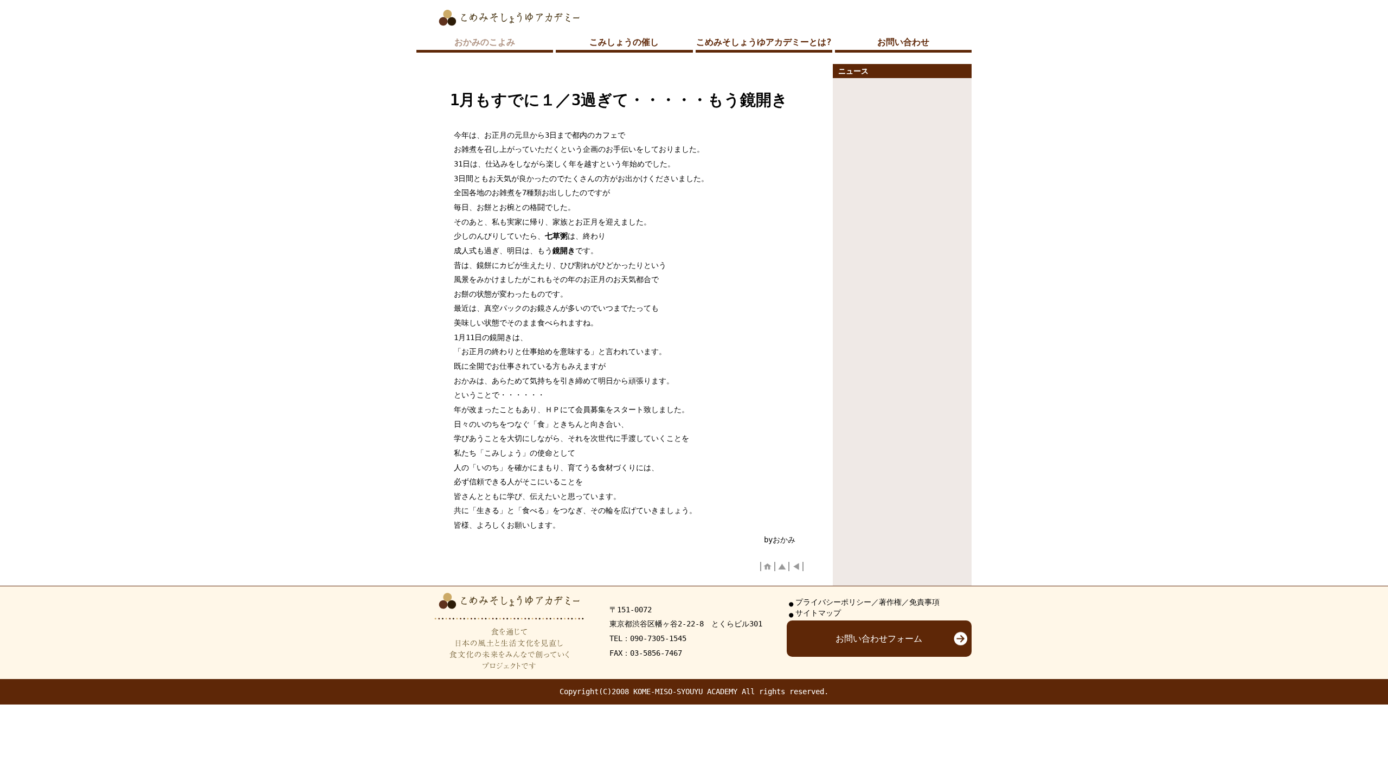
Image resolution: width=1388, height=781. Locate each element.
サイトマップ (818, 613)
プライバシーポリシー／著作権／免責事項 (867, 602)
